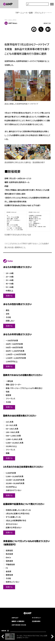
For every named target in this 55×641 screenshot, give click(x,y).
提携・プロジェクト (37, 12)
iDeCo (8, 557)
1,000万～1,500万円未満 (16, 354)
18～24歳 (9, 273)
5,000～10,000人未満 (14, 443)
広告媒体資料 (36, 621)
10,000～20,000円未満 (15, 480)
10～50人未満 (11, 425)
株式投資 (9, 554)
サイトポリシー (36, 618)
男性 (7, 310)
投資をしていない (12, 582)
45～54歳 (9, 283)
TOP (17, 12)
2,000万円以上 (12, 361)
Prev (3, 636)
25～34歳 (9, 276)
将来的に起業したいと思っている (18, 510)
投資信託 (9, 550)
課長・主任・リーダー (13, 384)
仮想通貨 (9, 561)
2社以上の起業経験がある (16, 520)
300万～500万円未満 (14, 344)
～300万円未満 (12, 340)
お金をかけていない (13, 490)
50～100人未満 (12, 429)
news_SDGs (12, 20)
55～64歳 (9, 287)
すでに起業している (13, 517)
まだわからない (12, 524)
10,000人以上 (11, 446)
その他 (8, 317)
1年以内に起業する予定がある (18, 513)
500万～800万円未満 (14, 347)
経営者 (8, 395)
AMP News (12, 23)
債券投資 (9, 575)
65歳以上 (9, 290)
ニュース (24, 12)
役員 (7, 391)
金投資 (8, 571)
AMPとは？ (15, 618)
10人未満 (9, 422)
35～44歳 (9, 280)
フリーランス (10, 398)
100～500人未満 (12, 432)
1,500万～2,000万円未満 (16, 358)
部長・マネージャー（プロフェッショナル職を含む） (24, 388)
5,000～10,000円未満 (14, 476)
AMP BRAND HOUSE (19, 625)
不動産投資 (10, 564)
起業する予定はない (13, 527)
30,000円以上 (11, 487)
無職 (7, 453)
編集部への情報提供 (18, 621)
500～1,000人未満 (13, 435)
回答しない (10, 321)
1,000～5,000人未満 (14, 439)
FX (7, 568)
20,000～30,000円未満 (15, 483)
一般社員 (9, 381)
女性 (7, 314)
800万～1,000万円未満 (15, 351)
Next (51, 636)
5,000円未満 (11, 473)
